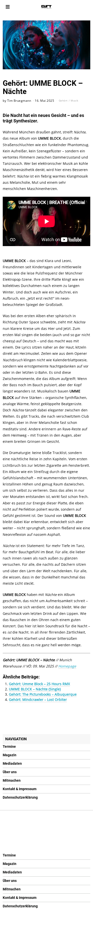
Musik (74, 100)
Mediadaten (12, 763)
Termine (9, 747)
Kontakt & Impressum (19, 789)
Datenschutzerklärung (20, 797)
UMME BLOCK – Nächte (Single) (35, 689)
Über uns (10, 772)
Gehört (63, 100)
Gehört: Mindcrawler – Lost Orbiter (38, 699)
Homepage (67, 666)
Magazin (9, 755)
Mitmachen (12, 780)
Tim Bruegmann (19, 100)
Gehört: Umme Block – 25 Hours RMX (39, 683)
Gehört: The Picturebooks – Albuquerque (43, 694)
